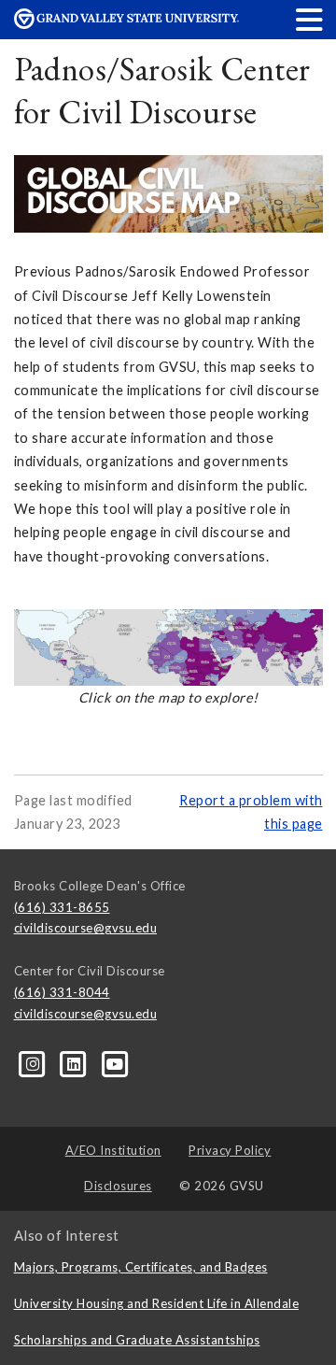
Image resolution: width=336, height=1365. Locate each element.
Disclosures (118, 1185)
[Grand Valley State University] (126, 24)
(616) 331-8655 (62, 907)
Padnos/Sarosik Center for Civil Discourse (162, 90)
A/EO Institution (113, 1150)
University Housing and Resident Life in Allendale (157, 1303)
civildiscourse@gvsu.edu (86, 927)
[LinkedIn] (75, 1062)
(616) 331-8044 (62, 992)
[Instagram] (34, 1062)
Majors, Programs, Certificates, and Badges (141, 1266)
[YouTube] (115, 1062)
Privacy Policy (230, 1150)
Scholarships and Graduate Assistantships (137, 1339)
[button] (310, 19)
